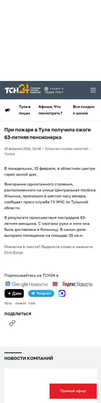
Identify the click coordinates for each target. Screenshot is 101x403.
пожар (20, 303)
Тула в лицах (24, 110)
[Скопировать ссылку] (12, 323)
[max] (61, 293)
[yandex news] (72, 284)
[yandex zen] (14, 293)
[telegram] (41, 293)
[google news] (26, 284)
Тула (31, 303)
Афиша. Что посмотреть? (50, 110)
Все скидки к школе (84, 110)
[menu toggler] (93, 90)
